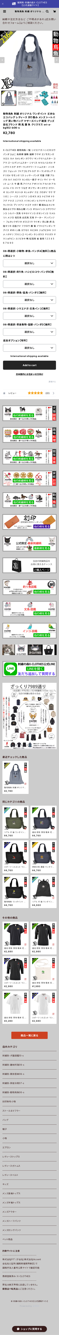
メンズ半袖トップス (11, 1202)
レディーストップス (11, 1156)
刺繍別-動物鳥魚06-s (13, 1092)
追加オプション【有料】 (15, 340)
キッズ (5, 1184)
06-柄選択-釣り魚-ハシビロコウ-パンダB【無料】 (28, 274)
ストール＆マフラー (11, 1110)
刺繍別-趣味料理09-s (13, 1064)
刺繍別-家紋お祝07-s (13, 1083)
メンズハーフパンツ (11, 1221)
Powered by (26, 1306)
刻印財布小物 (9, 1101)
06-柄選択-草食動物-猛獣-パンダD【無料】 (27, 324)
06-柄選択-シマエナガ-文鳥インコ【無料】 (26, 308)
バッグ (5, 1120)
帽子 (4, 1129)
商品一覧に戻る (29, 1035)
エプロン (6, 1147)
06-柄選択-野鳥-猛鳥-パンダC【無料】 (24, 292)
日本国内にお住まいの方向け (29, 374)
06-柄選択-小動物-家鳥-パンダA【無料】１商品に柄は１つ (29, 253)
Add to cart (29, 365)
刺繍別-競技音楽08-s (13, 1074)
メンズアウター (9, 1211)
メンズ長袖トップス (11, 1193)
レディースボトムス (11, 1166)
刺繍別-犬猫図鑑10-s (13, 1055)
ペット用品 (7, 1239)
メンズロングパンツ (11, 1230)
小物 (4, 1138)
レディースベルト (10, 1175)
